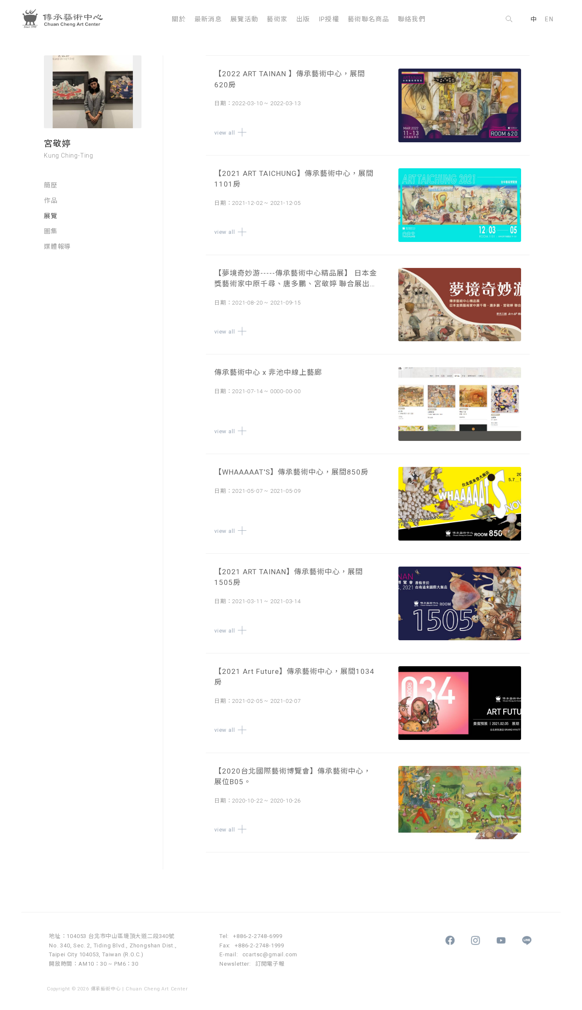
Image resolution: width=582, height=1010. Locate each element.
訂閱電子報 (270, 964)
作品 (51, 201)
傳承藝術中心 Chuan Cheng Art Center (66, 19)
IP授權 (329, 19)
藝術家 (277, 19)
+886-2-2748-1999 (259, 945)
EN (549, 19)
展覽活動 (244, 19)
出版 (303, 19)
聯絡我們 (412, 19)
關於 (179, 19)
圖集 (51, 232)
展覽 (51, 216)
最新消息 (208, 19)
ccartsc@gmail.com (270, 954)
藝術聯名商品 (368, 19)
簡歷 (51, 186)
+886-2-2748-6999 (257, 936)
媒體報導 (57, 247)
